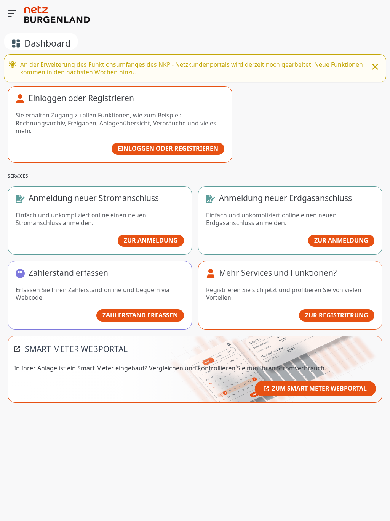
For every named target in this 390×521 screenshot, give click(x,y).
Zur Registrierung (336, 315)
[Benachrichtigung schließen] (375, 67)
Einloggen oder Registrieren (168, 148)
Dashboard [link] (47, 43)
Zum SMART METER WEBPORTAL (319, 388)
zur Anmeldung (151, 240)
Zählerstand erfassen (140, 315)
